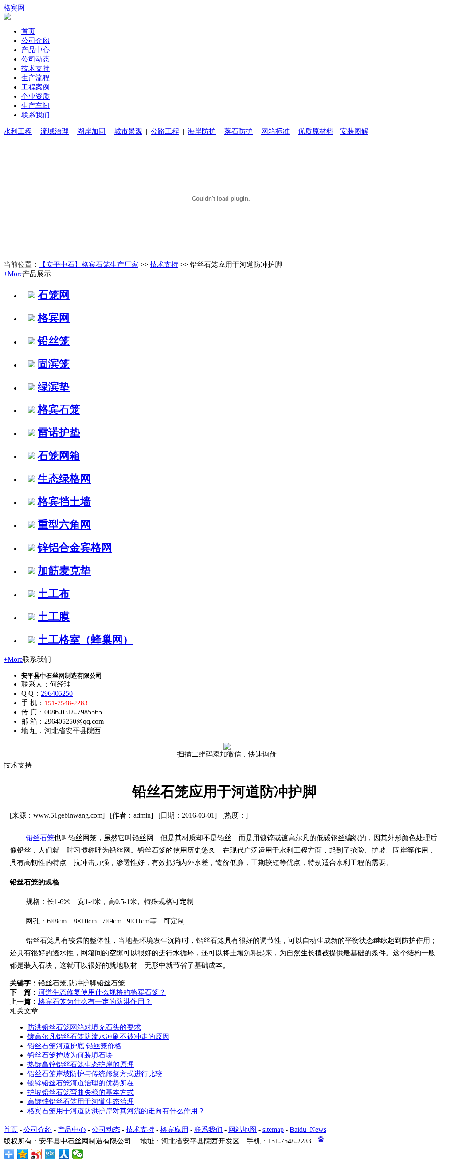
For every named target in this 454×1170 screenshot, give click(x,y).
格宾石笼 (59, 409)
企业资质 (35, 96)
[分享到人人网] (64, 1154)
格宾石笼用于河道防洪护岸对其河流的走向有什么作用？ (116, 1111)
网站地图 (242, 1129)
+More (13, 274)
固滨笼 (54, 364)
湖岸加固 (91, 131)
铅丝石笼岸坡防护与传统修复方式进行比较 (94, 1073)
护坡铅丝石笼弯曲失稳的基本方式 (80, 1092)
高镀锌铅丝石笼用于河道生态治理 (80, 1101)
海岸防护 (202, 131)
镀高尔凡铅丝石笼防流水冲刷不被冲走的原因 (98, 1036)
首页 (28, 31)
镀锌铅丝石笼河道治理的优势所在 (80, 1083)
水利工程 (18, 131)
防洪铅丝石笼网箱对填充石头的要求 (84, 1027)
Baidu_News (308, 1129)
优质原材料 (315, 131)
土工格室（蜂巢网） (85, 639)
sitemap (273, 1129)
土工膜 (54, 616)
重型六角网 (64, 524)
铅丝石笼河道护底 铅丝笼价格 (74, 1046)
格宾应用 (174, 1129)
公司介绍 (35, 40)
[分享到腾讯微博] (50, 1154)
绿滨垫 (54, 387)
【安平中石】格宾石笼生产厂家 (88, 264)
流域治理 (54, 131)
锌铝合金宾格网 (75, 547)
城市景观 (128, 131)
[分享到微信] (77, 1154)
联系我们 (35, 115)
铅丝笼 (54, 341)
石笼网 (54, 295)
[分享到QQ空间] (22, 1154)
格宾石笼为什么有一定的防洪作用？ (95, 1001)
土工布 (54, 593)
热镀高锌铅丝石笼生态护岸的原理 (80, 1064)
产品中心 (35, 50)
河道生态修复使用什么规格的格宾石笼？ (102, 992)
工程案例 (35, 87)
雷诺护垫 (59, 432)
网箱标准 (275, 131)
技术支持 (35, 68)
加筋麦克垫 (64, 570)
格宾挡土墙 (64, 501)
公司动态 (35, 59)
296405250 (57, 693)
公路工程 (165, 131)
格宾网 (14, 8)
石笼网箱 (59, 455)
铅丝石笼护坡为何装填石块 (70, 1055)
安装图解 (354, 131)
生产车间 (35, 105)
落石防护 (238, 131)
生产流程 (35, 77)
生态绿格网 (64, 478)
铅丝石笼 (40, 838)
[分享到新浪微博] (36, 1154)
